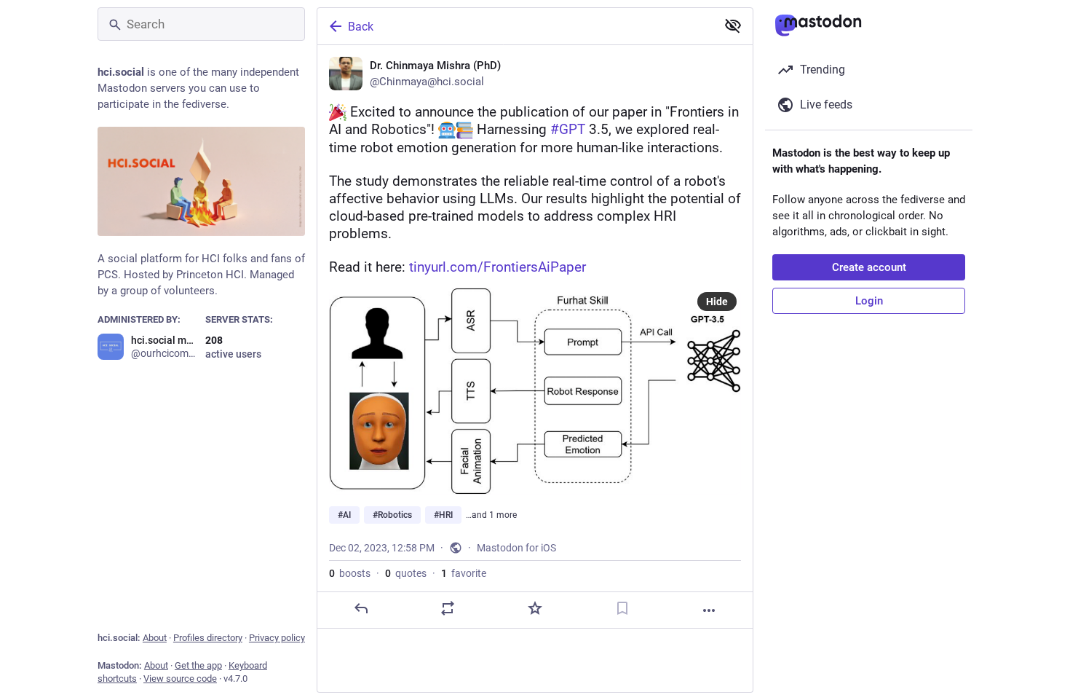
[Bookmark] (622, 608)
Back (360, 27)
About (155, 637)
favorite (463, 573)
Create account (869, 267)
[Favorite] (535, 608)
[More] (709, 610)
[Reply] (361, 608)
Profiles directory (207, 637)
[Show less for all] (733, 25)
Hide (717, 301)
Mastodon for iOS (516, 548)
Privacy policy (277, 637)
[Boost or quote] (447, 608)
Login (869, 300)
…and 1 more (491, 515)
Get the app (198, 665)
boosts (349, 573)
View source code (180, 678)
